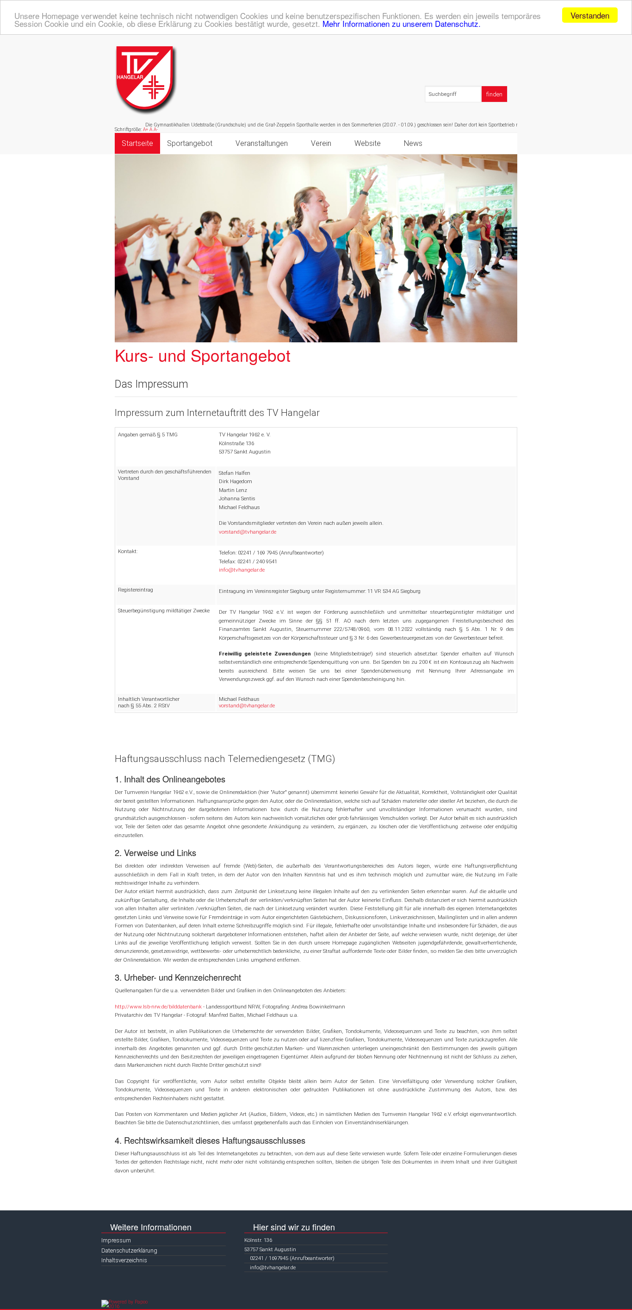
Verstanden (589, 15)
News (413, 143)
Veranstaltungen (261, 143)
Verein (321, 143)
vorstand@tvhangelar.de (247, 532)
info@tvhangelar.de (242, 570)
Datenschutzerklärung (129, 1250)
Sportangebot (189, 143)
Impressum (116, 1240)
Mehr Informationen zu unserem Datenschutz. (401, 23)
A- (156, 129)
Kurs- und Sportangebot (203, 354)
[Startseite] (146, 80)
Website (367, 143)
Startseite (137, 143)
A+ (145, 129)
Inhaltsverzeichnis (124, 1260)
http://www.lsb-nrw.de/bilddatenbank (158, 1006)
